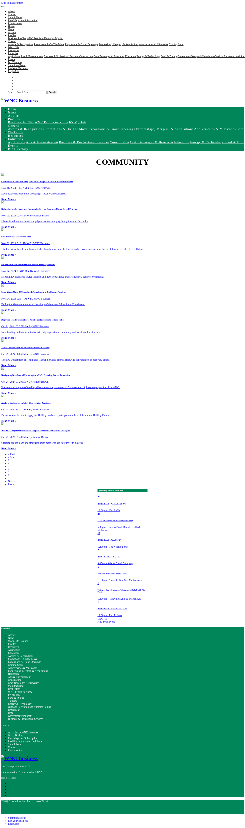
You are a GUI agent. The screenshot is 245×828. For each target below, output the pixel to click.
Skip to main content (12, 2)
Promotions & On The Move (49, 44)
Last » (11, 484)
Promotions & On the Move (22, 659)
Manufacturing (16, 685)
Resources (13, 50)
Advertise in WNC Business (23, 732)
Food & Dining (169, 56)
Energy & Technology (148, 56)
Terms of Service (41, 801)
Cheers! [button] (12, 41)
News (11, 29)
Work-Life (13, 47)
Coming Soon (176, 44)
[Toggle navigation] (2, 6)
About (11, 11)
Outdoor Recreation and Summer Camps (29, 706)
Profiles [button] (12, 35)
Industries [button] (13, 53)
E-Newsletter (15, 23)
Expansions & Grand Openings (81, 44)
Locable (26, 801)
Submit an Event (17, 65)
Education (130, 56)
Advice (12, 32)
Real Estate (14, 688)
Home (11, 26)
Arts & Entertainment (31, 56)
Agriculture (14, 56)
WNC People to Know (39, 38)
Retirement (14, 709)
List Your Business (18, 68)
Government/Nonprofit (190, 56)
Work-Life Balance (18, 641)
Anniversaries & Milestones (153, 44)
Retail (11, 712)
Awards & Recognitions (20, 44)
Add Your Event (106, 621)
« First (11, 454)
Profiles (12, 644)
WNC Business (16, 735)
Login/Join (13, 71)
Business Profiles (17, 38)
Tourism (12, 700)
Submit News (15, 17)
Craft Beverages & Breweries (109, 56)
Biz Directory (15, 62)
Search (11, 92)
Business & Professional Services (61, 56)
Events (11, 59)
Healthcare (208, 56)
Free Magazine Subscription (23, 20)
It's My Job (57, 38)
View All (102, 618)
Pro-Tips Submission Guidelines (25, 741)
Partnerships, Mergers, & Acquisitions (118, 44)
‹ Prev (11, 457)
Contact (12, 14)
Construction (86, 56)
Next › (11, 481)
